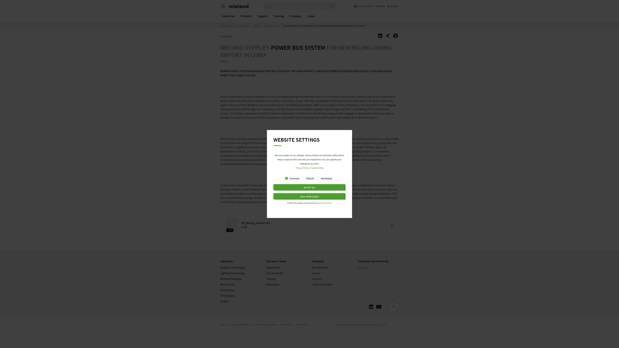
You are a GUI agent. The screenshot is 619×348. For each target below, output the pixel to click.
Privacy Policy (302, 167)
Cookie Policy (317, 167)
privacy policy (325, 203)
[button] (309, 187)
